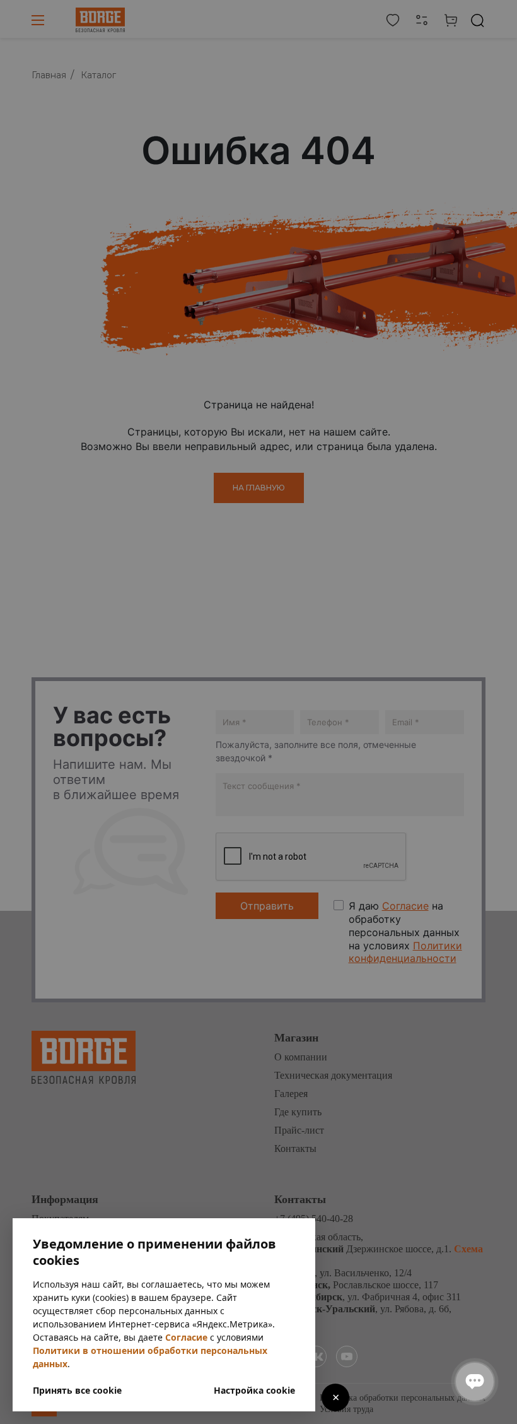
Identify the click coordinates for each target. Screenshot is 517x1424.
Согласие (186, 1337)
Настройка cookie (254, 1390)
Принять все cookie (77, 1390)
